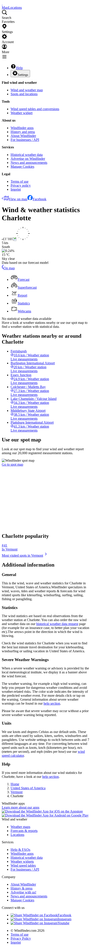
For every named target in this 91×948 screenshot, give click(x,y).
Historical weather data (27, 155)
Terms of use (19, 181)
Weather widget (21, 113)
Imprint (16, 189)
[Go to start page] (2, 3)
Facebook (39, 199)
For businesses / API (25, 140)
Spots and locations (24, 94)
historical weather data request (57, 624)
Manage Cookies (22, 166)
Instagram (64, 919)
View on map (18, 199)
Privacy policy (21, 185)
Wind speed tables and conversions (35, 109)
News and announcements (29, 162)
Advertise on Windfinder (28, 158)
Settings (23, 75)
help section (52, 703)
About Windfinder (23, 136)
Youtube (63, 923)
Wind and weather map (27, 90)
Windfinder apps (22, 128)
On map (9, 268)
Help (19, 68)
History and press (23, 132)
